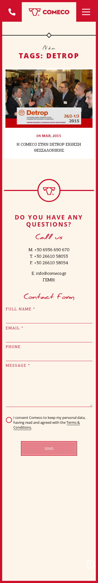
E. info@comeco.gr (49, 273)
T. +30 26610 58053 (49, 256)
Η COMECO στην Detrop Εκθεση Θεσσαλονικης (49, 147)
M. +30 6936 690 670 (49, 250)
